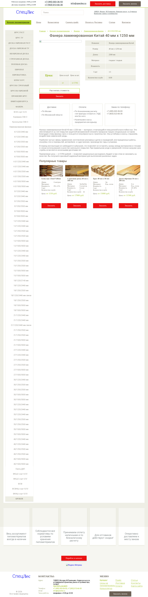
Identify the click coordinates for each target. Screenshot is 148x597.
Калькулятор (53, 22)
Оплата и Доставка (93, 22)
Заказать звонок (130, 4)
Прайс (118, 580)
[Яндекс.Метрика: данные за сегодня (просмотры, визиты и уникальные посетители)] (74, 565)
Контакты (126, 22)
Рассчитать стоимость (59, 90)
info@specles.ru (78, 3)
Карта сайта (136, 586)
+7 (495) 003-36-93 (54, 2)
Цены (38, 22)
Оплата (118, 586)
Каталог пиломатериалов (18, 22)
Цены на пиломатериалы (107, 584)
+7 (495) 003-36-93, (60, 588)
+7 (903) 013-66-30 (54, 5)
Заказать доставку (103, 4)
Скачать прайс (72, 22)
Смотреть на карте (60, 586)
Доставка (120, 583)
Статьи (112, 22)
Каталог (104, 580)
